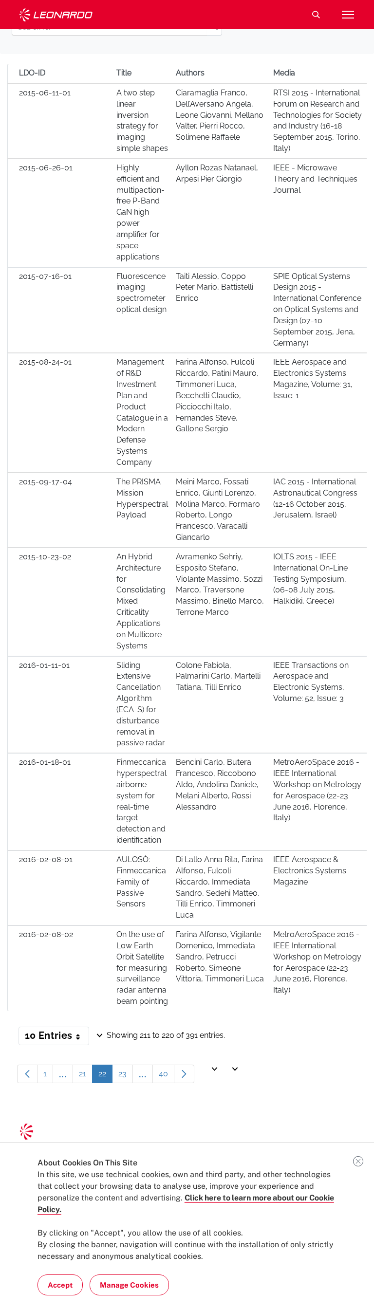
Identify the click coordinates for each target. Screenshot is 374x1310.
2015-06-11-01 (45, 92)
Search (316, 14)
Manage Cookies (129, 1285)
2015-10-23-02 (45, 556)
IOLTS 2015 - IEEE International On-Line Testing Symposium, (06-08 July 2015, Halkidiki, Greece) (310, 579)
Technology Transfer (56, 14)
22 (105, 1076)
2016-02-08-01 (46, 859)
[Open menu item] (348, 14)
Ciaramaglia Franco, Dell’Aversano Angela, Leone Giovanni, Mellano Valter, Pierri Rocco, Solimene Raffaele (219, 115)
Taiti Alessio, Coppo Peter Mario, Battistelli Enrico (214, 287)
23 (125, 1076)
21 (86, 1076)
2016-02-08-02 (46, 934)
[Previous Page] (27, 1074)
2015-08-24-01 (45, 362)
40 (166, 1076)
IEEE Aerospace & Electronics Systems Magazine (309, 870)
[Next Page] (184, 1074)
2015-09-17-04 (45, 481)
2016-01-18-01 (45, 762)
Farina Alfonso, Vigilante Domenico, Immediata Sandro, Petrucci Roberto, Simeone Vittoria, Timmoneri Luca (220, 956)
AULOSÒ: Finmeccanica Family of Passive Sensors (141, 881)
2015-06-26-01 (46, 167)
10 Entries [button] (57, 1037)
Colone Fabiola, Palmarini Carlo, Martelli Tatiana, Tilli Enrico (218, 676)
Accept (60, 1285)
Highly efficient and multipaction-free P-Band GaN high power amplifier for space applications (140, 212)
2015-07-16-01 (45, 276)
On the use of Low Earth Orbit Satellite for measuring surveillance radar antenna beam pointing (142, 968)
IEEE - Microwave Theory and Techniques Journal (315, 179)
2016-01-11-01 (44, 665)
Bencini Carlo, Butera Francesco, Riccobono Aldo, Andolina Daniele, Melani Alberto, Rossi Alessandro (217, 784)
